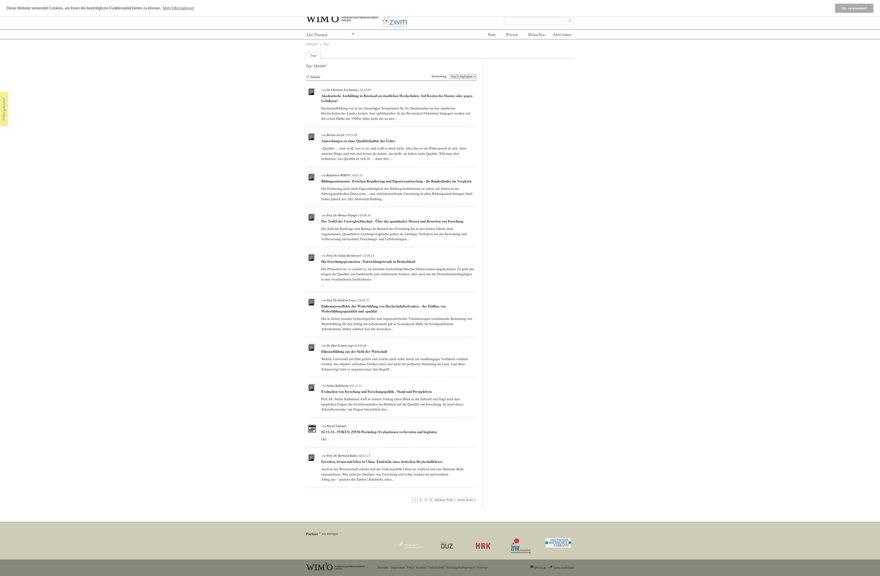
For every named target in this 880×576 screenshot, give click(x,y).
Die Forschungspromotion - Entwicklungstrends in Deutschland (368, 261)
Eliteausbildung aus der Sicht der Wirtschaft (354, 351)
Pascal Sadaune (336, 426)
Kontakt (421, 567)
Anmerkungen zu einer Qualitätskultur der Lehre (358, 140)
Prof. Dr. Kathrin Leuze (341, 300)
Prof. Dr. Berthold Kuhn (342, 455)
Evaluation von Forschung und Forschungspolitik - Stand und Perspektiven (376, 391)
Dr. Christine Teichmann (342, 89)
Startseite (312, 44)
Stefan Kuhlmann (338, 385)
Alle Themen (316, 34)
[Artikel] (312, 92)
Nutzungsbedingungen (460, 567)
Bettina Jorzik (335, 135)
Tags (326, 44)
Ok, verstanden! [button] (854, 8)
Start (492, 34)
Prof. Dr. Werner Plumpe (342, 215)
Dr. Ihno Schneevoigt (340, 345)
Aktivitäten (562, 34)
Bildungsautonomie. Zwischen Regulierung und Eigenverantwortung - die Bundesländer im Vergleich (396, 181)
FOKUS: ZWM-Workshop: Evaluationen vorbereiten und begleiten (387, 431)
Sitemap (482, 567)
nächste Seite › (445, 499)
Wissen (512, 34)
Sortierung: (439, 76)
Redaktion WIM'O (338, 175)
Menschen (536, 34)
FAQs (410, 567)
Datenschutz (436, 567)
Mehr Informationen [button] (178, 8)
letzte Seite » (467, 499)
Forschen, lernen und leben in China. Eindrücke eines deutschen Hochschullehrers (382, 461)
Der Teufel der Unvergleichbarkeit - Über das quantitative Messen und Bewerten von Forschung (392, 221)
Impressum (398, 567)
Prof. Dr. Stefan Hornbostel (344, 255)
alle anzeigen (330, 533)
